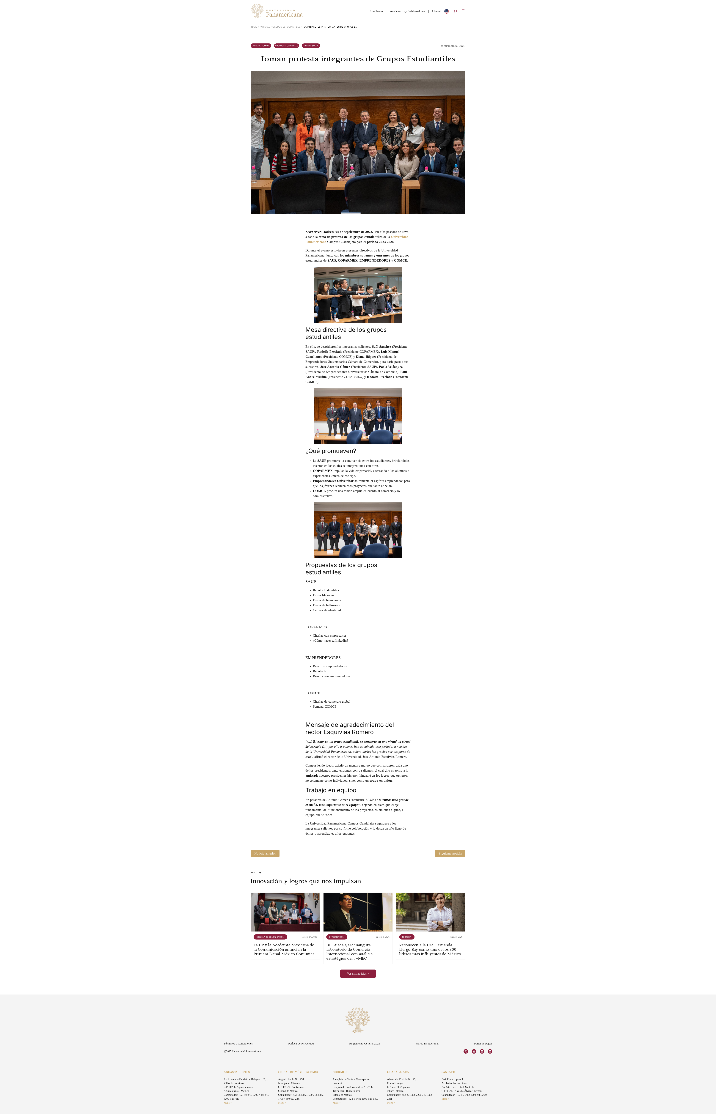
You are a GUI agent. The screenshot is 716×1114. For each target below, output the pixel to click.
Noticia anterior (265, 853)
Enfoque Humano (261, 46)
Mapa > (228, 1102)
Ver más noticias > (358, 973)
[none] (446, 12)
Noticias (265, 26)
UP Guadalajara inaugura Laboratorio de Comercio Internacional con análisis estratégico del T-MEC (349, 952)
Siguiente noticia (450, 853)
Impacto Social (311, 46)
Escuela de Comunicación (270, 937)
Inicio (254, 26)
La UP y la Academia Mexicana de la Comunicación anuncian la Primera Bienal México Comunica (284, 949)
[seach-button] (455, 11)
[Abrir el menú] (463, 11)
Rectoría (407, 937)
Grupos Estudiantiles (286, 26)
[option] (446, 12)
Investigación (336, 937)
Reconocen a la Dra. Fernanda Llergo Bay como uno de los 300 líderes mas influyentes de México (430, 949)
